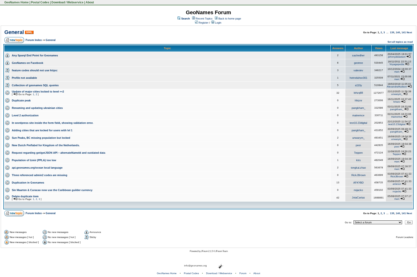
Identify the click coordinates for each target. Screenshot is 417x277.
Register (203, 22)
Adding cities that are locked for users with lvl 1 (42, 130)
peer (358, 145)
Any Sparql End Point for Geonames (35, 55)
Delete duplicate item (25, 196)
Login (217, 22)
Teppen (358, 152)
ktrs (358, 160)
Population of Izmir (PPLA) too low (34, 160)
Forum (242, 273)
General (14, 32)
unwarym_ (397, 94)
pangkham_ (358, 107)
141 (404, 32)
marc (397, 71)
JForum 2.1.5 (207, 251)
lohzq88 (358, 92)
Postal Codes (40, 2)
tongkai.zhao (358, 167)
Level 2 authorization (25, 115)
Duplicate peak (21, 100)
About (90, 2)
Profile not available (24, 77)
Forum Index (34, 40)
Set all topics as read (400, 41)
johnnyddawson (397, 56)
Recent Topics (204, 18)
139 (392, 32)
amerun (397, 184)
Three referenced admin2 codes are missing (39, 175)
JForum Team (221, 251)
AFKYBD (358, 182)
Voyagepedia (396, 64)
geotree (358, 62)
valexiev (358, 70)
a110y (358, 85)
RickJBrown (358, 175)
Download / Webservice (67, 2)
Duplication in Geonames (28, 182)
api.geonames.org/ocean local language (37, 167)
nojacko (358, 190)
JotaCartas (358, 197)
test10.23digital (358, 122)
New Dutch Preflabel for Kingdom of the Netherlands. (46, 145)
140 (398, 32)
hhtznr (358, 100)
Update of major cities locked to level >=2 (38, 91)
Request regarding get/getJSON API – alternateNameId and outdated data (58, 152)
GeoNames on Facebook (27, 62)
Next (409, 32)
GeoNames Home (16, 2)
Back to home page (229, 18)
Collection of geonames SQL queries (35, 85)
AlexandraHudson (397, 86)
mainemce (358, 115)
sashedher (358, 55)
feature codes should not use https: (35, 70)
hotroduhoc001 (358, 77)
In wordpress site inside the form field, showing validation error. (52, 122)
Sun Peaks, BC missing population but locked (41, 137)
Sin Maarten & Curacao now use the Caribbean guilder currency (52, 190)
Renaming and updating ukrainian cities (37, 107)
